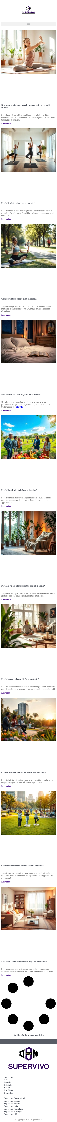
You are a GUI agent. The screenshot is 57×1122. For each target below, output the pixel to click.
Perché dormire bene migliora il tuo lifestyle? (21, 394)
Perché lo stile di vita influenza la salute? (19, 490)
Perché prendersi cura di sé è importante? (20, 679)
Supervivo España (12, 1101)
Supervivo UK (10, 1114)
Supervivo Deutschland (14, 1098)
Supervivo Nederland (13, 1109)
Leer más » (6, 123)
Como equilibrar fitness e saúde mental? (19, 299)
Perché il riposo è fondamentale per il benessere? (23, 586)
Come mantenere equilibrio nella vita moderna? (22, 866)
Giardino (8, 1082)
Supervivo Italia (11, 1106)
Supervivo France (12, 1103)
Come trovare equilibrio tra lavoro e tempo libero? (24, 772)
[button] (28, 24)
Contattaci (8, 1093)
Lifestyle (8, 1085)
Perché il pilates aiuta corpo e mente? (18, 203)
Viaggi (7, 1087)
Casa (6, 1079)
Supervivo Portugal (12, 1111)
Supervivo (8, 1077)
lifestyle (19, 407)
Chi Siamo (8, 1090)
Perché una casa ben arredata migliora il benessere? (24, 961)
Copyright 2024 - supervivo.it (28, 1119)
